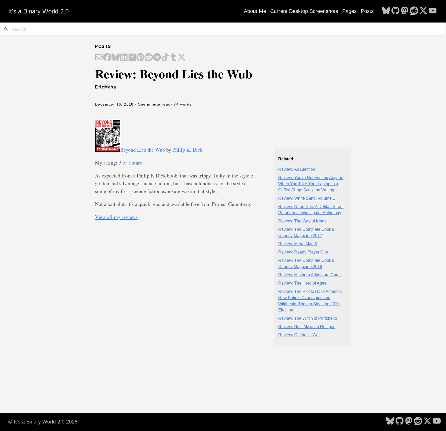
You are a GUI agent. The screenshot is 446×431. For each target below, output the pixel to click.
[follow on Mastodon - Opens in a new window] (405, 11)
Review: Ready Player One (303, 252)
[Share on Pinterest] (140, 57)
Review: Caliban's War (299, 335)
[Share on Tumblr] (173, 57)
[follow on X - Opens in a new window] (423, 11)
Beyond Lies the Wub (142, 149)
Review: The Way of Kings (302, 221)
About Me (255, 11)
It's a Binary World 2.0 (38, 11)
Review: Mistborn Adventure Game (310, 275)
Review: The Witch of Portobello (307, 318)
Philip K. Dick (187, 149)
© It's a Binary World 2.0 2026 (42, 422)
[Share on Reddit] (149, 57)
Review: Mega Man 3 (297, 244)
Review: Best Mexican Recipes (306, 326)
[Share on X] (182, 57)
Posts (367, 11)
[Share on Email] (99, 57)
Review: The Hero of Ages (302, 283)
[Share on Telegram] (157, 57)
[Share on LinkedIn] (124, 57)
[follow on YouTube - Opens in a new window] (432, 11)
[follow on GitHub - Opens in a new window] (395, 11)
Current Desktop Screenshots (304, 11)
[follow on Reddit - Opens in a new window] (414, 11)
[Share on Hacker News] (132, 57)
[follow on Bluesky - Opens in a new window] (386, 11)
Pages (349, 11)
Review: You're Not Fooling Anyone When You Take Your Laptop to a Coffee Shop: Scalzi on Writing (310, 183)
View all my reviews (116, 216)
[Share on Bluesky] (116, 57)
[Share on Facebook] (107, 57)
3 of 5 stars (130, 162)
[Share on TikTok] (165, 57)
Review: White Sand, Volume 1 (306, 198)
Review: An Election (296, 169)
